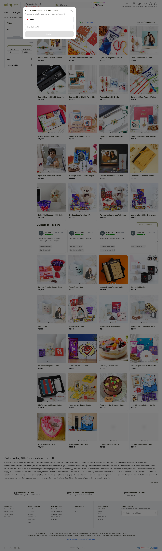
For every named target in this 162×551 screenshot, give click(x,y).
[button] (72, 10)
